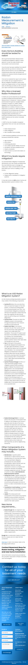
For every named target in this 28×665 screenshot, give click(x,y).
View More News (21, 624)
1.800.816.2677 (21, 645)
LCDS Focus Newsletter (18, 599)
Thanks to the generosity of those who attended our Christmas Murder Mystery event (20, 607)
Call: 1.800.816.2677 (14, 580)
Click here (4, 542)
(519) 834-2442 (21, 642)
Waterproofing (17, 662)
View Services (6, 624)
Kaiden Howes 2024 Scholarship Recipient (20, 615)
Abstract (14, 663)
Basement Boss (10, 662)
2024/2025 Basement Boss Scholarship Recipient (19, 592)
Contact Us (20, 649)
